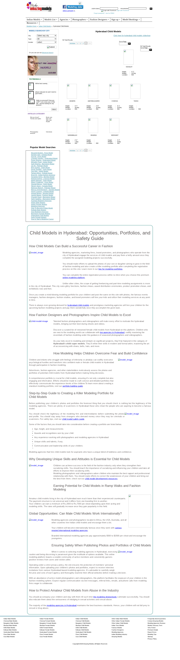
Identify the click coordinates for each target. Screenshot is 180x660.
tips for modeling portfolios (110, 269)
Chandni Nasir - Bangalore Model (43, 197)
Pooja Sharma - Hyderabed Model (43, 160)
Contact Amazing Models (155, 621)
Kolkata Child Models (82, 630)
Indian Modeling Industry (119, 634)
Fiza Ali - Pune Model (38, 157)
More (54, 109)
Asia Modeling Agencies (39, 212)
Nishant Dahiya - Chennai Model (43, 179)
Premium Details (153, 630)
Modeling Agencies (38, 206)
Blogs (142, 2)
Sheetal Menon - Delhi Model (41, 184)
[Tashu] (134, 98)
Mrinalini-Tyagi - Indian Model (41, 162)
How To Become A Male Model (42, 208)
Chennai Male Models (10, 621)
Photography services (34, 132)
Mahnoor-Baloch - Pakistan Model (43, 188)
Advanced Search (47, 52)
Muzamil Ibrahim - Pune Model (42, 153)
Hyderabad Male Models (11, 632)
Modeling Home (32, 26)
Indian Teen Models (118, 625)
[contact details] (42, 64)
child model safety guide (73, 419)
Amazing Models (117, 636)
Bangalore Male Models (11, 623)
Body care (49, 117)
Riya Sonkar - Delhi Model (40, 168)
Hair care (48, 118)
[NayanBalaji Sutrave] (70, 132)
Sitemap (150, 636)
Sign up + (115, 19)
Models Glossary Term (155, 625)
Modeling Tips (152, 634)
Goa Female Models (46, 636)
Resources (100, 2)
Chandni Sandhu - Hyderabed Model (44, 158)
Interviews (49, 132)
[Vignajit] (127, 64)
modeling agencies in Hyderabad (62, 605)
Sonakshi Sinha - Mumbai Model (42, 177)
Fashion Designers (118, 630)
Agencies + (65, 19)
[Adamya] (70, 98)
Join (107, 2)
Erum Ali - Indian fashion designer (43, 175)
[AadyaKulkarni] (91, 98)
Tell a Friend (151, 627)
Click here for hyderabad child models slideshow (132, 36)
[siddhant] (112, 132)
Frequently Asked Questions (157, 618)
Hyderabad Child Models (40, 215)
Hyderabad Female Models (48, 632)
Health (48, 121)
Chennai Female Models (47, 621)
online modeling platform (74, 277)
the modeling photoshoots (105, 597)
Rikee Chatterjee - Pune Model (42, 182)
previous (72, 43)
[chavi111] (112, 98)
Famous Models (117, 627)
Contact (135, 2)
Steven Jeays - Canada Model (42, 186)
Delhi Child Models (81, 627)
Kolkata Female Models (47, 630)
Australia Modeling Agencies (41, 201)
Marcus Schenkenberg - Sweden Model (45, 190)
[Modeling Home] (39, 11)
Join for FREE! (110, 13)
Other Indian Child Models (120, 623)
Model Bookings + (131, 19)
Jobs (113, 2)
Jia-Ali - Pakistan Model (39, 166)
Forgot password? (99, 13)
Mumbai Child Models (82, 625)
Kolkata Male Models (38, 210)
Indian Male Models (38, 203)
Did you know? (34, 117)
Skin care (49, 120)
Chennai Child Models (82, 621)
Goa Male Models (9, 636)
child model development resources (101, 478)
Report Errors (152, 632)
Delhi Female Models (38, 217)
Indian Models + (34, 19)
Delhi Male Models (9, 627)
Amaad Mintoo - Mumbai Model (42, 193)
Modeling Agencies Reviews (156, 623)
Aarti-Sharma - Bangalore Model (42, 164)
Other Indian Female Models (121, 621)
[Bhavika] (91, 132)
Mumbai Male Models (10, 625)
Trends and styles (35, 118)
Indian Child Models (45, 26)
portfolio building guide (73, 386)
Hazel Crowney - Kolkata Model (42, 192)
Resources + (32, 23)
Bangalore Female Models (40, 214)
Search (120, 2)
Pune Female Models (46, 634)
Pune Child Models (81, 634)
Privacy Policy (152, 639)
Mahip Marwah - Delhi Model (41, 180)
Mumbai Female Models (47, 625)
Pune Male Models (9, 634)
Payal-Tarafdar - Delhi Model (41, 169)
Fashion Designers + (99, 19)
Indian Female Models (39, 204)
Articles (127, 2)
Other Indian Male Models (120, 618)
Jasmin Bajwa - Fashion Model (42, 195)
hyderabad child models (78, 305)
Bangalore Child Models (83, 623)
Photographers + (80, 19)
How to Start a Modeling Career (42, 219)
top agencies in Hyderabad (112, 332)
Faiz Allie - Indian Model (39, 171)
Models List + (50, 19)
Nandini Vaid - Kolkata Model (41, 155)
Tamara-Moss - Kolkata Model (41, 173)
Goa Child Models (81, 636)
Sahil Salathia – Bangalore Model (43, 199)
